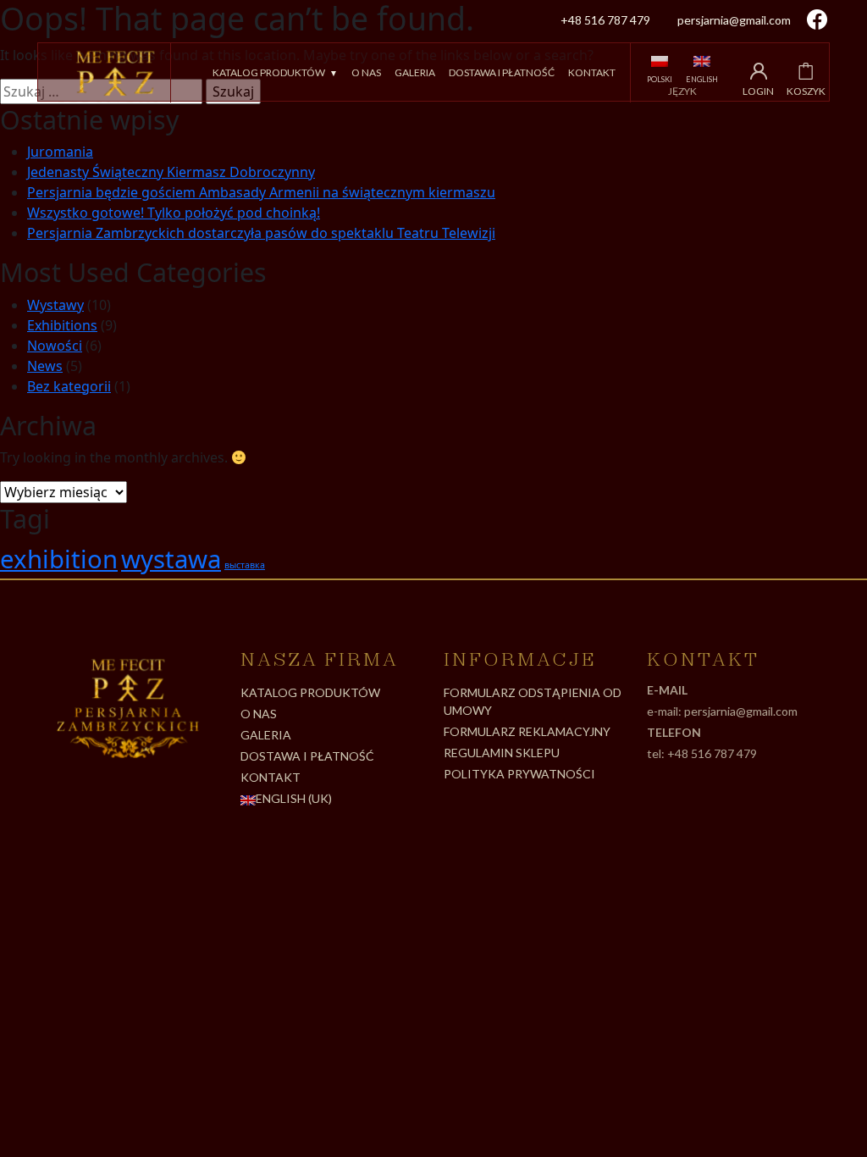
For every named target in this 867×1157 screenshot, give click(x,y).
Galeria (415, 72)
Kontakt (592, 72)
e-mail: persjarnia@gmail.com (722, 711)
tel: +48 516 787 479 (702, 753)
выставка (244, 565)
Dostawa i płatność (502, 72)
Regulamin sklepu (502, 752)
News (45, 366)
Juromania (60, 151)
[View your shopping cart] (805, 71)
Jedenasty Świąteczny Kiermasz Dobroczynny (171, 172)
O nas (366, 72)
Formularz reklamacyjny (527, 731)
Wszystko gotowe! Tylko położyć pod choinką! (173, 212)
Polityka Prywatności (519, 774)
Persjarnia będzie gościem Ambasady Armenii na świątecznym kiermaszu (261, 192)
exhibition (59, 559)
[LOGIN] (758, 71)
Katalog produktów (269, 72)
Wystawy (55, 305)
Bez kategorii (69, 386)
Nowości (54, 345)
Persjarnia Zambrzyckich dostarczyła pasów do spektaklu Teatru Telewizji (261, 233)
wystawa (171, 559)
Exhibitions (62, 325)
